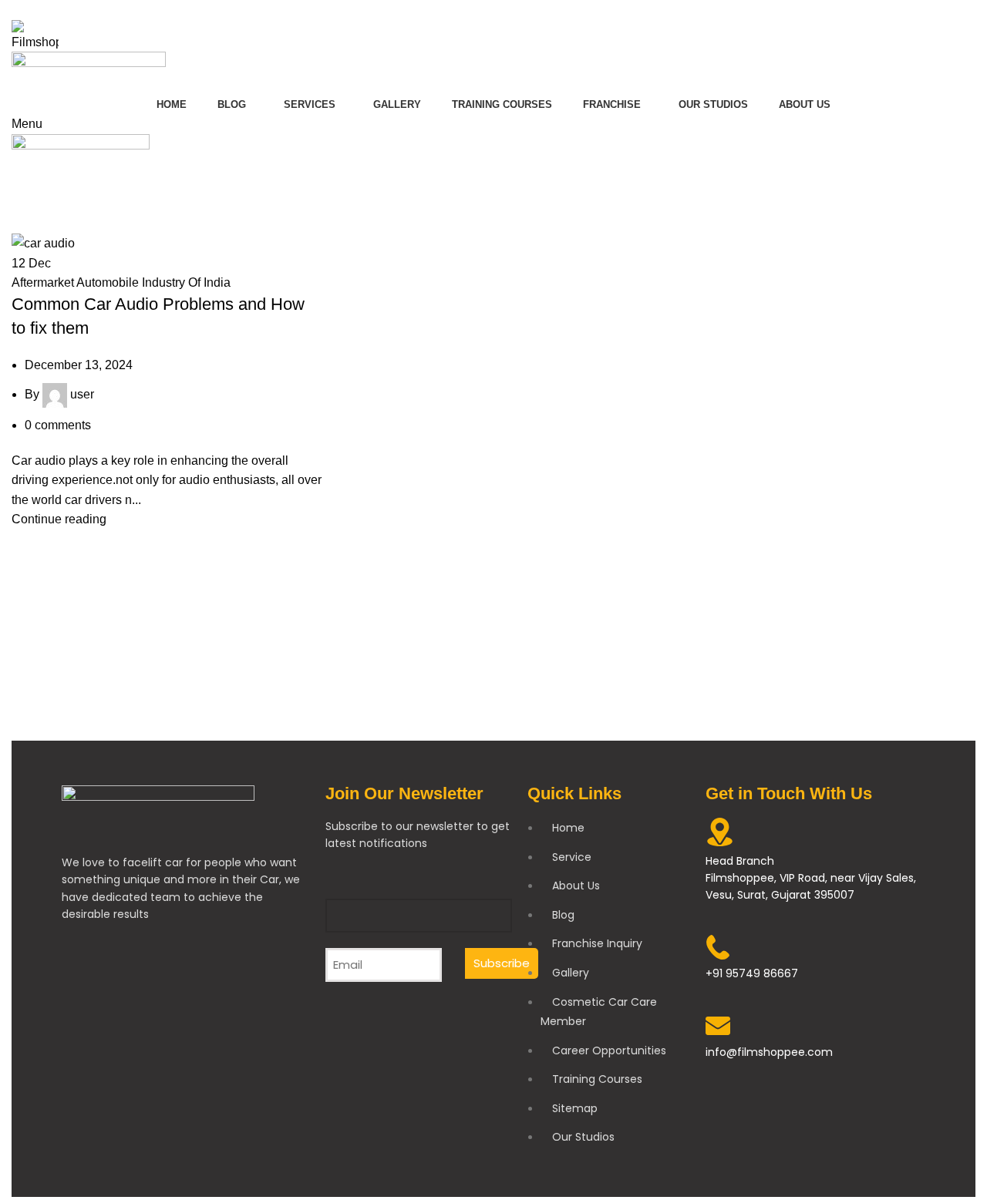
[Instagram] (126, 973)
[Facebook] (81, 973)
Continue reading (59, 519)
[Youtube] (172, 973)
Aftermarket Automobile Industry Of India (121, 282)
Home (24, 223)
